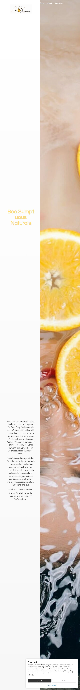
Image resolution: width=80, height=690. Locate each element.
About (50, 3)
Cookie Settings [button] (52, 685)
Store (42, 3)
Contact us (59, 3)
